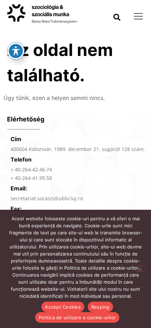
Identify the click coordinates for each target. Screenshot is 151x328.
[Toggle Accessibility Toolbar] (15, 51)
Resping (100, 307)
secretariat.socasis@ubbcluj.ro (47, 198)
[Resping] (140, 268)
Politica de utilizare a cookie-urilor (77, 317)
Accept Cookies (63, 307)
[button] (117, 17)
